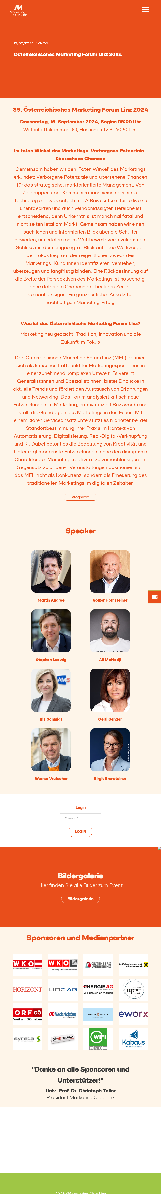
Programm (80, 497)
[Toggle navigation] (145, 9)
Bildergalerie (80, 898)
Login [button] (80, 831)
